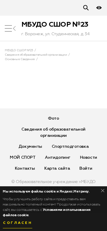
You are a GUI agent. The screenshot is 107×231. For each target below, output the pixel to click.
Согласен (17, 223)
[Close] (102, 190)
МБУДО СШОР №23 (54, 24)
